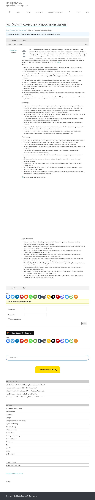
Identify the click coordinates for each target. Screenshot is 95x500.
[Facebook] (8, 297)
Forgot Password (55, 12)
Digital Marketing (12, 424)
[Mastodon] (62, 297)
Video (8, 451)
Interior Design (11, 430)
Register (39, 12)
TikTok (20, 473)
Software (9, 442)
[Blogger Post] (44, 297)
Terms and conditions (13, 465)
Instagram (9, 473)
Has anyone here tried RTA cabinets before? (21, 388)
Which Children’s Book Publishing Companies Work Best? (25, 385)
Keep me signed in (15, 319)
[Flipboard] (58, 297)
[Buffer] (53, 297)
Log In (84, 323)
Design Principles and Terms (16, 421)
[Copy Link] (49, 297)
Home (7, 30)
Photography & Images (14, 436)
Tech (17, 30)
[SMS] (71, 297)
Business (9, 415)
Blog (78, 12)
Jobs (18, 12)
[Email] (35, 297)
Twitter (15, 473)
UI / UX (8, 448)
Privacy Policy (11, 462)
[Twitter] (13, 297)
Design (8, 418)
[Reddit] (26, 297)
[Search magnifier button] (86, 357)
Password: (11, 315)
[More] (76, 297)
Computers (22, 30)
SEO (87, 12)
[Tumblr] (40, 297)
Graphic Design (11, 427)
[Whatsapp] (31, 297)
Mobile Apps (10, 433)
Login (28, 12)
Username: (11, 309)
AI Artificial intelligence (14, 409)
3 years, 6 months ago (44, 34)
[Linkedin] (17, 297)
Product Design (11, 439)
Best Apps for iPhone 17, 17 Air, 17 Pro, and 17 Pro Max (25, 397)
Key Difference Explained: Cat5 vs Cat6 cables (22, 394)
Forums (12, 30)
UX (59, 62)
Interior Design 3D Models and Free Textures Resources (25, 391)
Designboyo (17, 4)
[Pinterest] (22, 297)
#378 (86, 44)
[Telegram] (67, 297)
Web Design (10, 454)
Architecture (10, 412)
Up (24, 51)
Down (24, 57)
